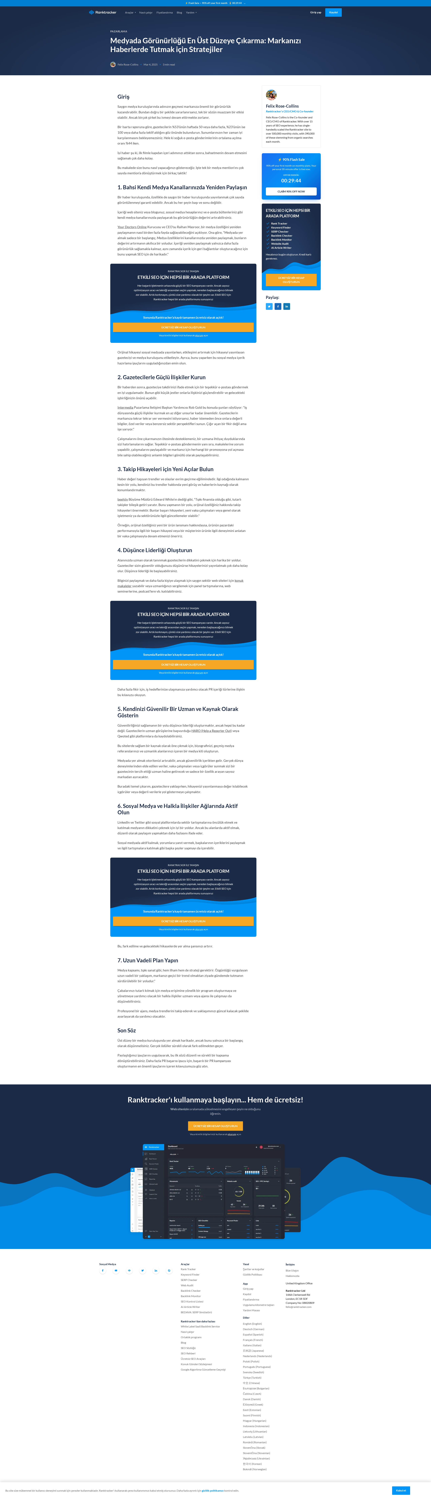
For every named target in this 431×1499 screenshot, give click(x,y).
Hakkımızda (292, 1275)
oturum (199, 335)
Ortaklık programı (191, 1337)
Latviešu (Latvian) (253, 1436)
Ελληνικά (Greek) (253, 1404)
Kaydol (333, 12)
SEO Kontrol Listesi (192, 1301)
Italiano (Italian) (252, 1345)
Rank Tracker (188, 1269)
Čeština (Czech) (252, 1393)
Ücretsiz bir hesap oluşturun (183, 327)
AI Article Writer (190, 1306)
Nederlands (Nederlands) (257, 1356)
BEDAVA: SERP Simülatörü (196, 1312)
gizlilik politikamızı (213, 1490)
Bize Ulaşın (292, 1270)
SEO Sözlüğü (188, 1347)
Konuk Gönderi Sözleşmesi (196, 1364)
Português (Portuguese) (257, 1366)
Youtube (116, 1270)
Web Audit (187, 1285)
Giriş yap (315, 12)
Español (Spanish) (253, 1334)
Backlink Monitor (191, 1296)
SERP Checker (189, 1279)
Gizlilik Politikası (252, 1274)
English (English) (252, 1323)
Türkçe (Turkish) (252, 1377)
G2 (169, 1270)
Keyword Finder (190, 1274)
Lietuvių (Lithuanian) (255, 1431)
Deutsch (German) (253, 1329)
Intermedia (125, 407)
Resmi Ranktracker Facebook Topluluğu (129, 1270)
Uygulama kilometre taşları (258, 1304)
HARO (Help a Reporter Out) (211, 731)
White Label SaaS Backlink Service (200, 1326)
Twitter (142, 1270)
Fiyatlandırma (165, 12)
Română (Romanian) (255, 1442)
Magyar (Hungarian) (254, 1420)
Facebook (102, 1270)
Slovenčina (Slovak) (254, 1447)
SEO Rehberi (188, 1353)
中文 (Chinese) (251, 1382)
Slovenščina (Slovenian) (256, 1453)
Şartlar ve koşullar (253, 1269)
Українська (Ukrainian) (256, 1458)
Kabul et (401, 1490)
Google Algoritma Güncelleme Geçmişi (203, 1369)
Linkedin (156, 1270)
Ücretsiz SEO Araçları (193, 1358)
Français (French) (253, 1339)
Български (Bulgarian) (256, 1388)
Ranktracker (102, 12)
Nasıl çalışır (146, 12)
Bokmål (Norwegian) (255, 1469)
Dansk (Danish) (252, 1399)
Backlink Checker (191, 1290)
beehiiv (123, 499)
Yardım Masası (251, 1310)
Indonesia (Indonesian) (256, 1426)
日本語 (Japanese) (253, 1350)
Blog (179, 12)
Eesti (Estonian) (252, 1409)
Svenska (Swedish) (253, 1372)
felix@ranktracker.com (298, 1306)
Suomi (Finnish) (252, 1415)
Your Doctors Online (132, 227)
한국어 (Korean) (252, 1463)
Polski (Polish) (251, 1361)
